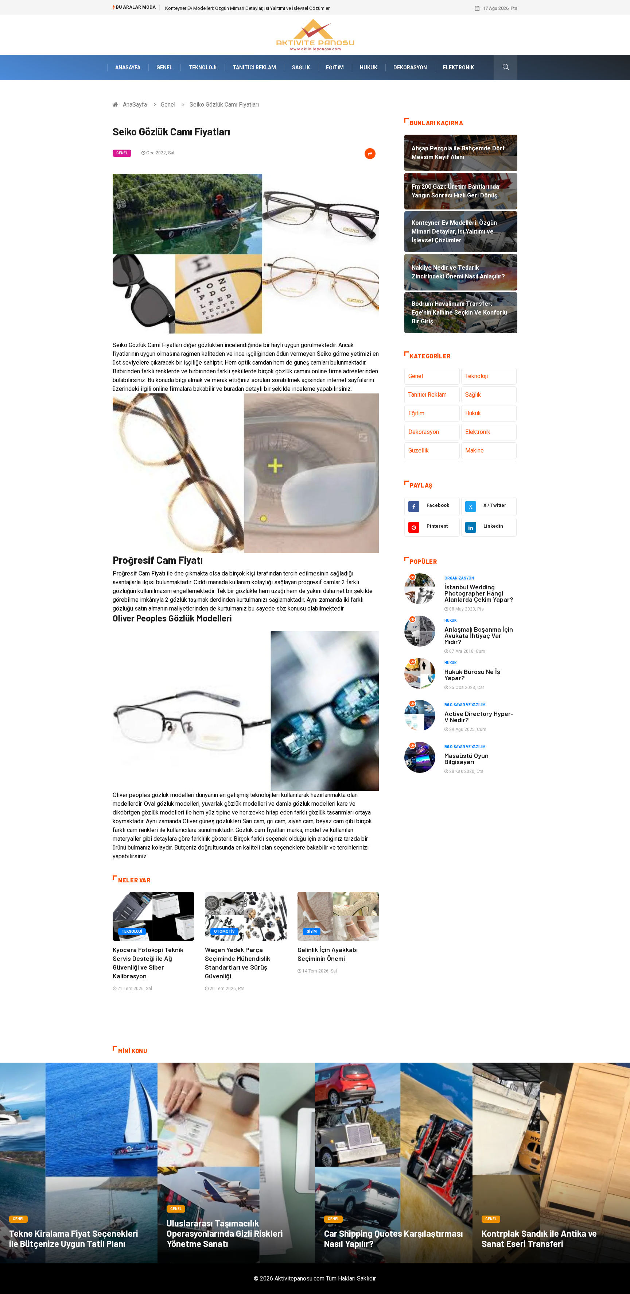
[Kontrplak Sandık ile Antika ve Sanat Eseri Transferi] (551, 1163)
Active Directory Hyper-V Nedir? (479, 716)
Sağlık (301, 67)
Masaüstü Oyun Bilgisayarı (466, 758)
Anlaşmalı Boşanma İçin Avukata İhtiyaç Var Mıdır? (478, 635)
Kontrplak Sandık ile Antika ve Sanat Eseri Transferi (539, 1238)
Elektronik (458, 67)
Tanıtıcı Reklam (254, 67)
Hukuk (368, 67)
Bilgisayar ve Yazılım (465, 705)
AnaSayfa (127, 67)
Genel (164, 67)
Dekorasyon (410, 67)
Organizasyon (459, 578)
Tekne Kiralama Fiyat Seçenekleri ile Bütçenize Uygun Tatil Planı (73, 1238)
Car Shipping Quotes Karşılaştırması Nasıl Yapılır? (393, 1238)
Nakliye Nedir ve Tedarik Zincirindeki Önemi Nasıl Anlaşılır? (226, 8)
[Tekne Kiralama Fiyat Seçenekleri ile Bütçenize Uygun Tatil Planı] (79, 1163)
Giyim (312, 931)
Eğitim (335, 67)
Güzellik (418, 450)
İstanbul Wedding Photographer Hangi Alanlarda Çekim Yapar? (478, 593)
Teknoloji (202, 67)
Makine (474, 450)
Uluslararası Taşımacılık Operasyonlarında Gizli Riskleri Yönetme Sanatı (225, 1233)
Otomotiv (224, 931)
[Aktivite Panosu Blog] (315, 34)
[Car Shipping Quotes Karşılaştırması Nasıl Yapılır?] (393, 1163)
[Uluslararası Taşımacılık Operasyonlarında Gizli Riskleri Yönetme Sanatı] (236, 1163)
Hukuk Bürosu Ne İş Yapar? (472, 674)
